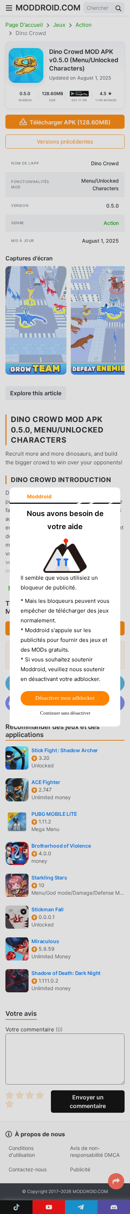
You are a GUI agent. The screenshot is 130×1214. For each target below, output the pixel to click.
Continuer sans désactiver (65, 713)
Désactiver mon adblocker (65, 698)
